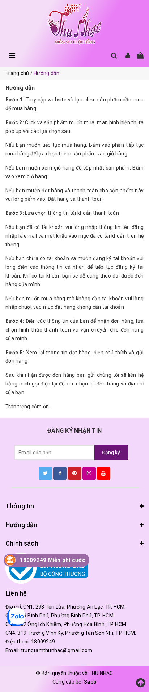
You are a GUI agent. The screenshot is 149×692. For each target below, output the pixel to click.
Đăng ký (111, 452)
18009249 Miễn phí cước (52, 560)
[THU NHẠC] (74, 24)
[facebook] (60, 473)
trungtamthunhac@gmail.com (56, 650)
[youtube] (103, 473)
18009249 (43, 642)
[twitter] (45, 473)
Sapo (90, 682)
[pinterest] (74, 473)
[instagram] (89, 473)
